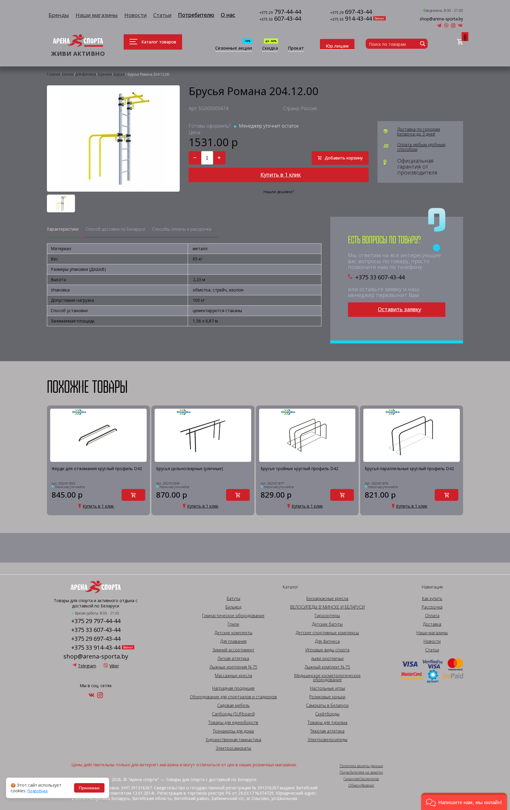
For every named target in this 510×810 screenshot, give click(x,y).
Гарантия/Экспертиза (361, 779)
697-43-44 (351, 12)
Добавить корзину (344, 158)
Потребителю (196, 15)
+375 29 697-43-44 (95, 639)
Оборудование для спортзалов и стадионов (233, 697)
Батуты (233, 599)
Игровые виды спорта (327, 650)
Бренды (58, 15)
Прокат (296, 48)
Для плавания (233, 641)
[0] (460, 42)
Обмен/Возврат (361, 785)
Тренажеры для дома (233, 731)
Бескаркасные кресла (327, 599)
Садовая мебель (233, 705)
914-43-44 (351, 19)
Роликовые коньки (327, 697)
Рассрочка (432, 607)
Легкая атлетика (233, 658)
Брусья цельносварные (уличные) (189, 468)
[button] (464, 801)
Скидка (270, 48)
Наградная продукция (233, 688)
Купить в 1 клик (280, 174)
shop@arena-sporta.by (441, 19)
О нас (228, 15)
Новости (135, 15)
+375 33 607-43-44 (380, 277)
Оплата (432, 616)
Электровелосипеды (327, 740)
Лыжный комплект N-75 (327, 667)
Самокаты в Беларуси (327, 705)
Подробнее (37, 791)
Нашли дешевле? (279, 192)
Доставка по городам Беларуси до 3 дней (418, 131)
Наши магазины (97, 15)
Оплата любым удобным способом (421, 147)
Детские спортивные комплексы (327, 633)
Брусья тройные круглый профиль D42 (299, 468)
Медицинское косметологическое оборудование (327, 678)
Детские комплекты (233, 633)
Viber (114, 665)
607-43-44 (280, 19)
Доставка (432, 624)
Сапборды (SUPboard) (233, 714)
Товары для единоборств (233, 723)
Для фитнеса (327, 641)
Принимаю (89, 787)
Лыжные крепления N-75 (233, 667)
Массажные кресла (233, 676)
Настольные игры (327, 688)
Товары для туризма (327, 723)
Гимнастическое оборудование (233, 616)
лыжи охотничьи (327, 658)
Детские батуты (327, 624)
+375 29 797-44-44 (95, 621)
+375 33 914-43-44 (95, 648)
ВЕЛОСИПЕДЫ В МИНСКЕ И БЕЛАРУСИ (327, 607)
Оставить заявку (399, 309)
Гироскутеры (327, 616)
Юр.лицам (337, 46)
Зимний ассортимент (233, 650)
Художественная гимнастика (233, 740)
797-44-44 (280, 12)
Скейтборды (327, 714)
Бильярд (233, 607)
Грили (233, 624)
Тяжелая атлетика (327, 731)
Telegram (87, 665)
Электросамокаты (233, 748)
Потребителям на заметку (361, 772)
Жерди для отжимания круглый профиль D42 (97, 468)
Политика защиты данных (361, 766)
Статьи (162, 15)
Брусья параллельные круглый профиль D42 (409, 468)
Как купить (432, 599)
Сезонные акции (233, 48)
